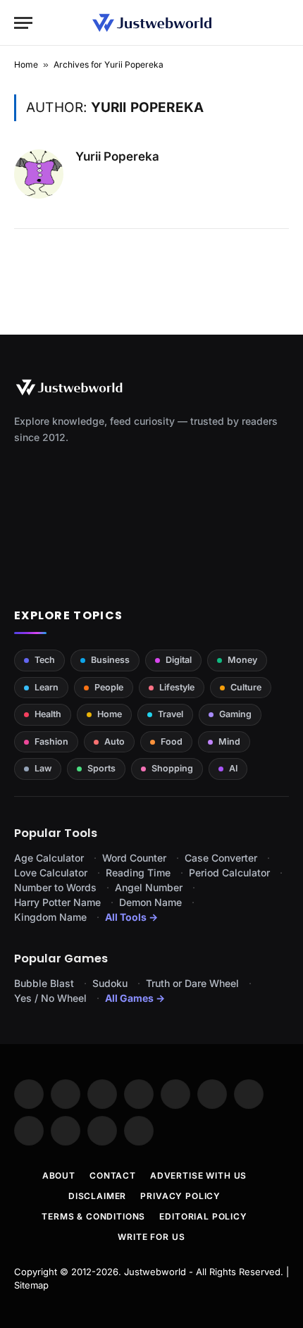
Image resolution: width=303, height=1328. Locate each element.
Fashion (51, 741)
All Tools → (131, 917)
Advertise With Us (198, 1175)
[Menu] (23, 23)
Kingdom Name (50, 917)
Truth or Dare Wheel (192, 983)
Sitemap (31, 1285)
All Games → (135, 998)
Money (242, 659)
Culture (245, 687)
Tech (45, 659)
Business (110, 659)
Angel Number (149, 887)
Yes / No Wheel (50, 998)
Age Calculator (49, 858)
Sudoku (110, 983)
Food (172, 741)
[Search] (282, 23)
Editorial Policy (203, 1216)
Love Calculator (50, 873)
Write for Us (151, 1236)
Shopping (172, 768)
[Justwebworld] (152, 23)
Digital (179, 659)
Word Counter (134, 858)
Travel (170, 714)
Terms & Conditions (93, 1216)
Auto (114, 741)
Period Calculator (229, 873)
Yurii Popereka (117, 156)
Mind (229, 741)
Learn (46, 687)
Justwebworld (155, 1271)
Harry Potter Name (57, 902)
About (58, 1175)
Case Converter (221, 858)
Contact (112, 1175)
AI (233, 768)
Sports (101, 768)
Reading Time (138, 873)
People (108, 687)
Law (43, 768)
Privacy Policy (180, 1196)
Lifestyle (176, 687)
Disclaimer (97, 1196)
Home (26, 64)
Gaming (235, 714)
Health (48, 714)
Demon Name (150, 902)
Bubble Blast (44, 983)
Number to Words (55, 887)
